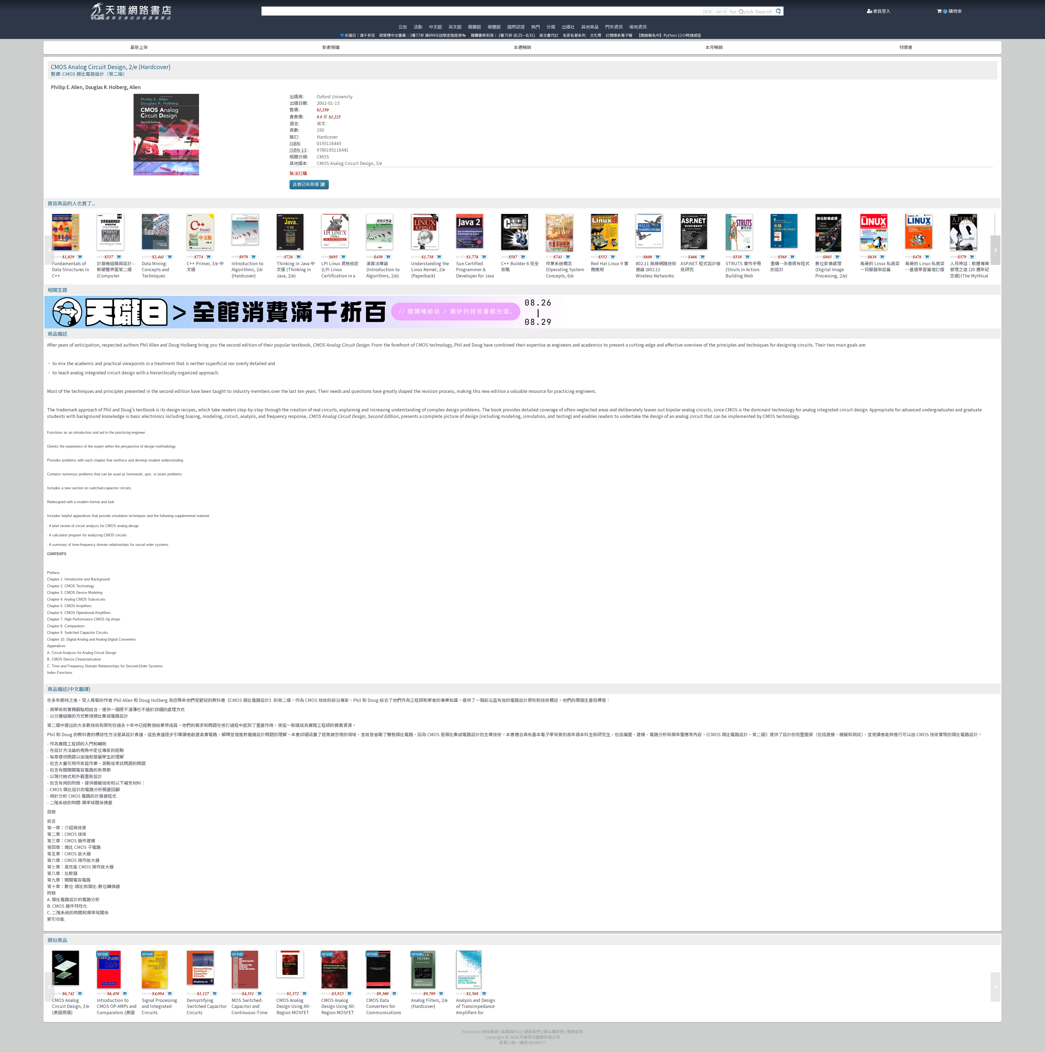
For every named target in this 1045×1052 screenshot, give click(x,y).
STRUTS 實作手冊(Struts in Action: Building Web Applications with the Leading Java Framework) (743, 278)
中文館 (435, 26)
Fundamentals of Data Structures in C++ (70, 269)
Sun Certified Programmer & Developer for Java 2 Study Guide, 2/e (475, 272)
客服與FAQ (511, 1031)
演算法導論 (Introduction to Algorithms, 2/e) (383, 269)
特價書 (905, 47)
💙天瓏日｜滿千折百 (357, 35)
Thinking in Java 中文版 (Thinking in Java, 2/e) (295, 269)
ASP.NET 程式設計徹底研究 (701, 266)
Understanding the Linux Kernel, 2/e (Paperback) (430, 269)
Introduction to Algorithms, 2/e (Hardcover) (247, 269)
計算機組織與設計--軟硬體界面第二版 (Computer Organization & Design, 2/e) (116, 275)
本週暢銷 (522, 47)
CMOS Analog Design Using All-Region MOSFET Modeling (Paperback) (293, 1012)
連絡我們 (532, 1031)
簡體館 (474, 26)
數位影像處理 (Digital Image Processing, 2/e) (831, 269)
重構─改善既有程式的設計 (790, 266)
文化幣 (595, 35)
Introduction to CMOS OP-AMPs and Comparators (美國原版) (117, 1009)
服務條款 (575, 1031)
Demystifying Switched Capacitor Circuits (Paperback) (207, 1009)
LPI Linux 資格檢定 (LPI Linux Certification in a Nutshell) (340, 272)
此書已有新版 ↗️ (309, 184)
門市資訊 (614, 26)
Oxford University (334, 96)
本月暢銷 (714, 47)
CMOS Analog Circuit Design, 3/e (349, 163)
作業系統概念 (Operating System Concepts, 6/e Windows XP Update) (565, 275)
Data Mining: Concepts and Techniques (155, 269)
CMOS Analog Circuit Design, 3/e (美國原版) (70, 1006)
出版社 (568, 26)
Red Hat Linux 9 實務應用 (609, 266)
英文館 (455, 26)
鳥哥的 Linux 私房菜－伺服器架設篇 (880, 266)
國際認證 (516, 26)
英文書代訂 (548, 35)
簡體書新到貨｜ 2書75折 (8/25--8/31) (503, 35)
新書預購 (331, 47)
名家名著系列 (574, 35)
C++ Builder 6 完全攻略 (520, 266)
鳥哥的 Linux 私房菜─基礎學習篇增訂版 (925, 266)
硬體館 (494, 26)
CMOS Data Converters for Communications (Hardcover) (383, 1009)
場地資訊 (638, 26)
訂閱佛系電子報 (619, 35)
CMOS (323, 156)
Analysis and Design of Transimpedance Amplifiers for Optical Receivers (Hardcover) (475, 1012)
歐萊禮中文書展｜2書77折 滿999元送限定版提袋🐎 (422, 35)
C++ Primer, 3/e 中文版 (205, 266)
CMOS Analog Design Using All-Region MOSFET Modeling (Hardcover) (338, 1012)
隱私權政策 (553, 1031)
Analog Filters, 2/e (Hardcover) (429, 1003)
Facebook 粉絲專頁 (480, 1031)
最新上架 (139, 47)
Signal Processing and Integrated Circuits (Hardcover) (159, 1009)
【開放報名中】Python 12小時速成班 (669, 35)
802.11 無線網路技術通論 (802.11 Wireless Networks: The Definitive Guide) (656, 275)
